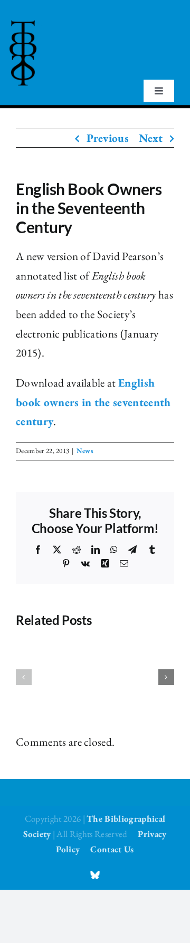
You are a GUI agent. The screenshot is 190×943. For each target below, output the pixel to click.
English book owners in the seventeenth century (93, 402)
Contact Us (112, 849)
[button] (24, 677)
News (85, 450)
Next (151, 138)
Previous (108, 138)
